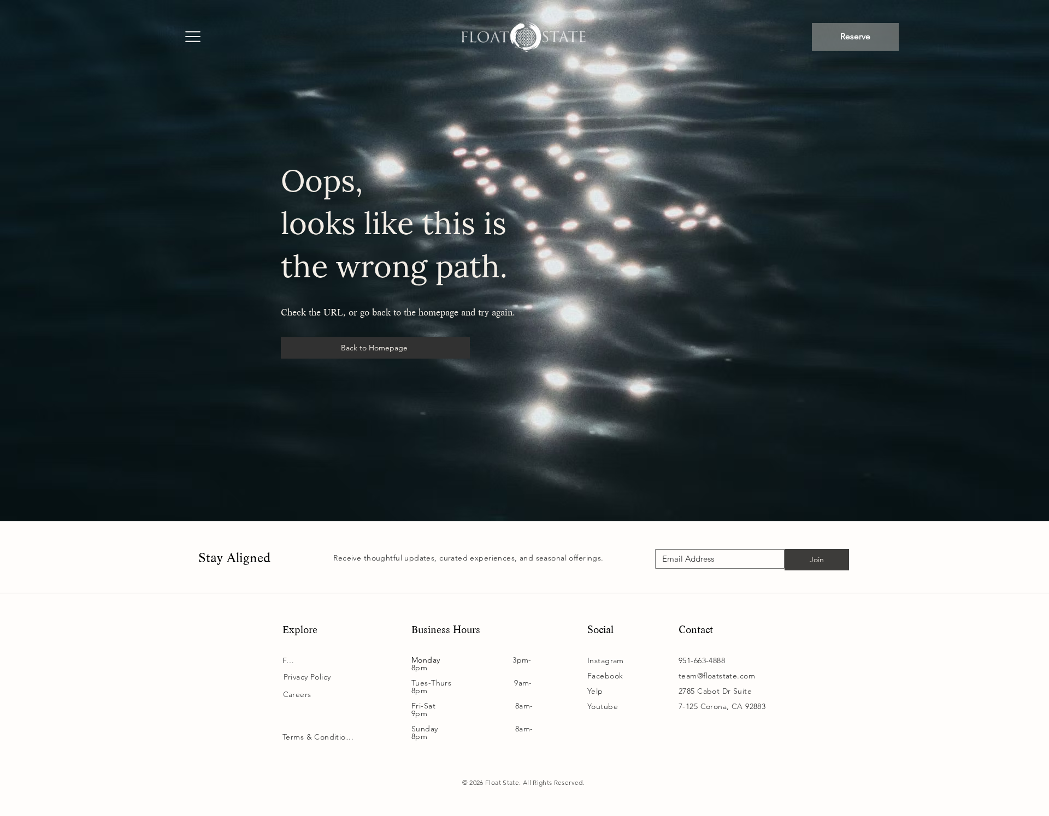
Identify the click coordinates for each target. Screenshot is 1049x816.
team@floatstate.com (717, 676)
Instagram (605, 660)
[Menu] (192, 37)
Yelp (595, 691)
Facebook (605, 676)
